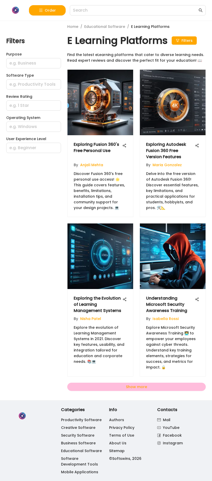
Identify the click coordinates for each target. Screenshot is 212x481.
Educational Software (104, 26)
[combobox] (135, 10)
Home (72, 26)
